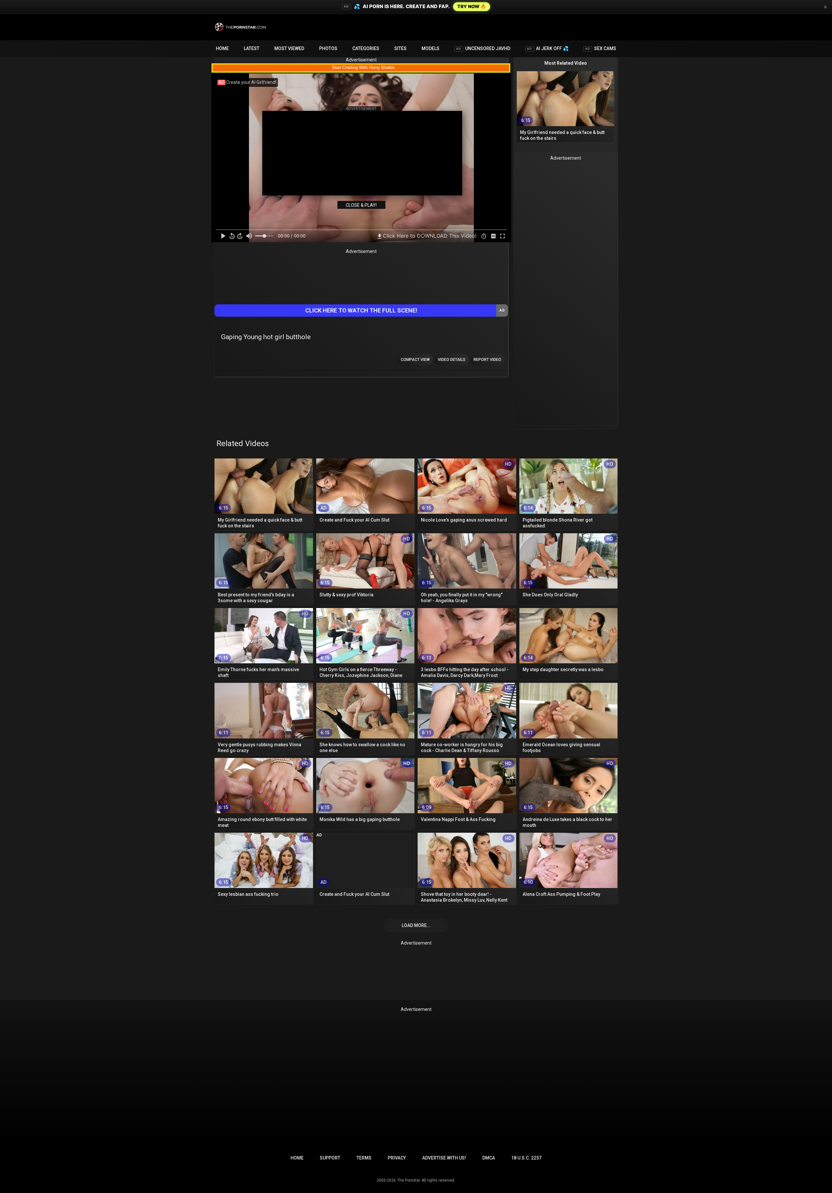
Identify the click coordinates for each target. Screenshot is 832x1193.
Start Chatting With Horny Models (363, 67)
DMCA (488, 1157)
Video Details (451, 359)
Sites (400, 48)
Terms (364, 1157)
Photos (328, 48)
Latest (251, 48)
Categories (365, 48)
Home (222, 48)
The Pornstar (408, 1180)
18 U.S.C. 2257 (526, 1157)
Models (430, 48)
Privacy (397, 1157)
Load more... (416, 925)
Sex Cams (600, 48)
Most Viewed (289, 48)
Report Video (487, 359)
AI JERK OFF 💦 (547, 48)
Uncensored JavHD (483, 48)
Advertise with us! (444, 1157)
